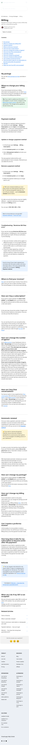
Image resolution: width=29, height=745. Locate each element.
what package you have (14, 76)
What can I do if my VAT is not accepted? (13, 65)
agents (3, 397)
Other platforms (5, 697)
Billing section (8, 342)
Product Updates (20, 661)
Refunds (5, 63)
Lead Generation (5, 664)
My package (6, 42)
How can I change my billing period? (12, 57)
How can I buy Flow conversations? (12, 52)
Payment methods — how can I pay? (12, 215)
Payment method (7, 45)
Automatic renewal (8, 53)
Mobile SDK (4, 699)
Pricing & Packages (13, 16)
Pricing (3, 666)
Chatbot (3, 661)
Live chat (3, 659)
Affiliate (18, 666)
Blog (17, 656)
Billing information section (9, 102)
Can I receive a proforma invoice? (11, 58)
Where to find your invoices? (10, 47)
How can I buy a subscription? (11, 48)
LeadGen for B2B (5, 716)
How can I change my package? (11, 55)
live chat (20, 328)
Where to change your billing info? (12, 43)
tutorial (5, 406)
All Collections (4, 16)
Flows (2, 330)
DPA (5, 575)
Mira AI (3, 656)
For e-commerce (5, 727)
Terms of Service (21, 573)
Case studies (19, 659)
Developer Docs (19, 664)
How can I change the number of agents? (13, 50)
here (25, 92)
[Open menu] (26, 2)
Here (2, 282)
